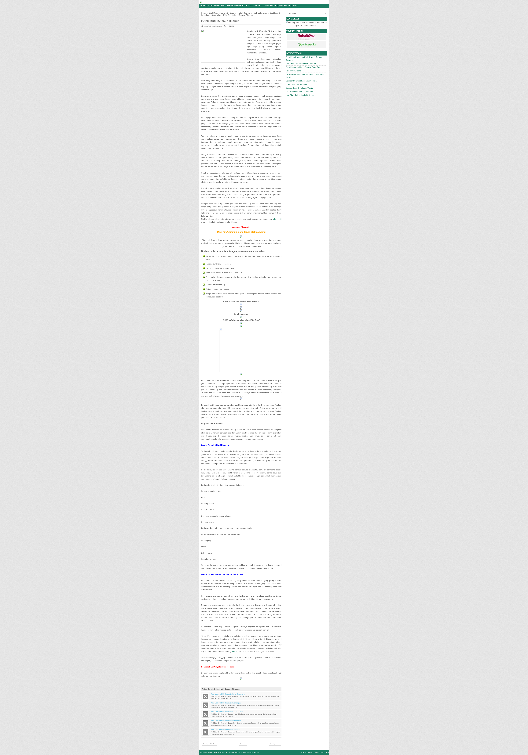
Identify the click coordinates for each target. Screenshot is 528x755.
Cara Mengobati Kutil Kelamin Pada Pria (303, 67)
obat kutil (277, 219)
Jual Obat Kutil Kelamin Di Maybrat (301, 64)
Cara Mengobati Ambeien (251, 752)
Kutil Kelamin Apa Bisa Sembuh (299, 91)
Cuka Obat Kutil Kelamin (296, 84)
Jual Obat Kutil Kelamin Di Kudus (300, 95)
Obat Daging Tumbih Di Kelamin (223, 13)
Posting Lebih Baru (209, 744)
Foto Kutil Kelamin (293, 71)
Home (202, 6)
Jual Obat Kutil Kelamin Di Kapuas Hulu (227, 712)
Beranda (243, 744)
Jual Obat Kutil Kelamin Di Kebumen (225, 730)
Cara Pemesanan (216, 6)
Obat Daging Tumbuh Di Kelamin (253, 13)
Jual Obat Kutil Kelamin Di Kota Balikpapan (228, 694)
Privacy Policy (324, 752)
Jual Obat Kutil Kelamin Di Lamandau (226, 721)
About (303, 752)
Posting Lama (274, 744)
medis (234, 651)
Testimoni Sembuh (235, 6)
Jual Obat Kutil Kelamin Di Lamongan (226, 703)
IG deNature (284, 6)
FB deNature (270, 6)
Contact (308, 752)
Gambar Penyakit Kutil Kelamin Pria (301, 81)
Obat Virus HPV (219, 15)
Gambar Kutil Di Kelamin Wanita (299, 88)
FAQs (295, 6)
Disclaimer (315, 752)
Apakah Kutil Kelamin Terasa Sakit (216, 752)
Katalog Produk (254, 6)
